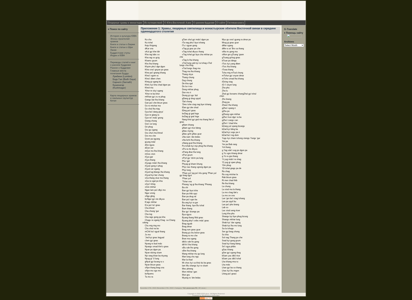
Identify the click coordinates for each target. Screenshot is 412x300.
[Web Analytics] (206, 299)
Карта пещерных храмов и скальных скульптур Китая (123, 98)
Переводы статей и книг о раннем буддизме (123, 63)
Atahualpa (216, 295)
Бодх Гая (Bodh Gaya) (124, 79)
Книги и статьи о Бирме (122, 44)
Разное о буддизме (120, 67)
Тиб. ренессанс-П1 (190, 288)
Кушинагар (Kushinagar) (119, 86)
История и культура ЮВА (123, 36)
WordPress (206, 295)
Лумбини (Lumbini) (122, 76)
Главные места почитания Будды (119, 72)
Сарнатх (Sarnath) (122, 82)
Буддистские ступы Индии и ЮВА (120, 54)
